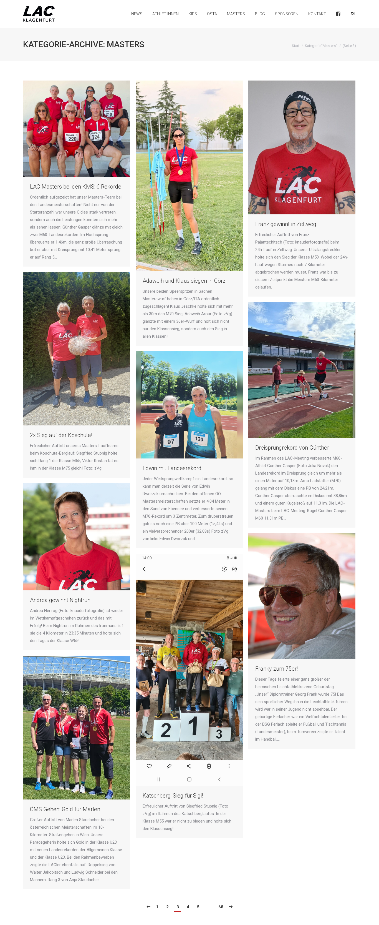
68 (220, 906)
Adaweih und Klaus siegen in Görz (184, 280)
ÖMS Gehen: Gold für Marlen (65, 809)
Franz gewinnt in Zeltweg (285, 224)
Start (295, 46)
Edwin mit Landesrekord (172, 468)
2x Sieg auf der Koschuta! (61, 435)
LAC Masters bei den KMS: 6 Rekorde (75, 186)
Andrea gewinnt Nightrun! (61, 600)
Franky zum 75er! (276, 668)
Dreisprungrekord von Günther (292, 447)
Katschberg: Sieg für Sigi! (173, 795)
